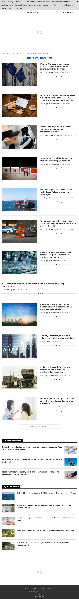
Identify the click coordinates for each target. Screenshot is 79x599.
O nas (26, 588)
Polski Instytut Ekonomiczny (53, 135)
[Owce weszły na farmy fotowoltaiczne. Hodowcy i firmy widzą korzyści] (8, 533)
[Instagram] (65, 12)
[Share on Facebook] (54, 76)
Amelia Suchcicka (49, 407)
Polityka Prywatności (48, 588)
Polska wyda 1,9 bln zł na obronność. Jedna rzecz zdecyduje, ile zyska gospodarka (32, 460)
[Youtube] (70, 12)
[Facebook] (61, 12)
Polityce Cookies (15, 8)
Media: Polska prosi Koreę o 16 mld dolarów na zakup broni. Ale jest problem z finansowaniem (56, 369)
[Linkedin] (68, 12)
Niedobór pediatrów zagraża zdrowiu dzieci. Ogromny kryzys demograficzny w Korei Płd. (57, 401)
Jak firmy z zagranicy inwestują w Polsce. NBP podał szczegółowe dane (57, 336)
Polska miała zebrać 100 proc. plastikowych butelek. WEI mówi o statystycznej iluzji (43, 544)
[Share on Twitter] (57, 76)
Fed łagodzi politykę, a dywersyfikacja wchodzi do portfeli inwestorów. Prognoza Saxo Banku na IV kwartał (57, 97)
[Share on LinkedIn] (59, 76)
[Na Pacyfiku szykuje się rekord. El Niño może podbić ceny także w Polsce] (8, 496)
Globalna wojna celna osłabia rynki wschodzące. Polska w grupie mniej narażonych (56, 192)
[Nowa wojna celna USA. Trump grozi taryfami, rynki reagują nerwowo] (19, 168)
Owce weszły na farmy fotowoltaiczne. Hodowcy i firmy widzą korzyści (46, 530)
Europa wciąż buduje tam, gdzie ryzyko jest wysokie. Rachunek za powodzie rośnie (44, 506)
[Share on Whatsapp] (61, 76)
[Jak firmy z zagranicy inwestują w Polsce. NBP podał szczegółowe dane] (19, 346)
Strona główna (6, 53)
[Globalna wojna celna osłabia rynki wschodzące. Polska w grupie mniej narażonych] (19, 199)
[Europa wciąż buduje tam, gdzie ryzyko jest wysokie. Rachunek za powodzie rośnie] (8, 508)
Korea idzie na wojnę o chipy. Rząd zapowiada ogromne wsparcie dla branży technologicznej (55, 254)
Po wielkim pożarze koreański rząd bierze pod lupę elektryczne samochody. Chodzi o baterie (58, 223)
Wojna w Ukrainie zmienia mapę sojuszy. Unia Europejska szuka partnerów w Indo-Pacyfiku (54, 66)
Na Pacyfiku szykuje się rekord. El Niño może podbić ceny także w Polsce (46, 493)
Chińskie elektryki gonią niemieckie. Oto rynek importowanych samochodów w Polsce (56, 129)
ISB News (47, 342)
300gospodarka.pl (46, 592)
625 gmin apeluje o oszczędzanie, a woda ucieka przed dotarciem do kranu (45, 519)
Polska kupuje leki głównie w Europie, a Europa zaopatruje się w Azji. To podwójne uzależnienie (32, 448)
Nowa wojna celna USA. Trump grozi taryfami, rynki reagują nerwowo (56, 159)
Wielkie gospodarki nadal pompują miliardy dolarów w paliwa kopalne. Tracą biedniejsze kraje (56, 306)
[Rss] (72, 12)
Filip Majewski (10, 290)
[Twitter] (63, 12)
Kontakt (34, 588)
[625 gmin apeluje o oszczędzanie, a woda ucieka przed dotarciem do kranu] (8, 521)
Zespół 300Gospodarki (51, 72)
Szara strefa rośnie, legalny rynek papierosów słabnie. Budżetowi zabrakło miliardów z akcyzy (30, 473)
